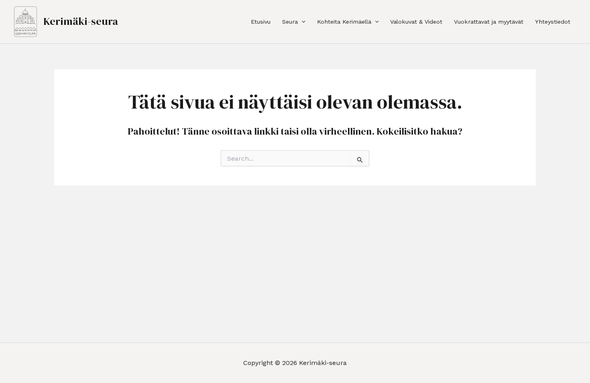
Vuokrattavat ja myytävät (488, 21)
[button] (301, 22)
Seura (290, 21)
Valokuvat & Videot (416, 21)
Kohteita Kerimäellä (344, 21)
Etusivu (261, 21)
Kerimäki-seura (80, 21)
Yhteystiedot (552, 21)
